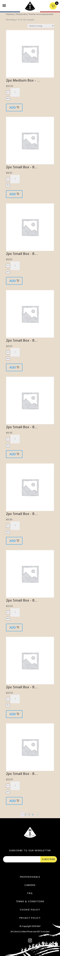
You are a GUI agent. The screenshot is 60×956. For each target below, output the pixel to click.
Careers (30, 885)
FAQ (30, 893)
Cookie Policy (30, 909)
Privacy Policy (30, 917)
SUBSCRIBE (48, 859)
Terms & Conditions (30, 901)
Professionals (30, 876)
